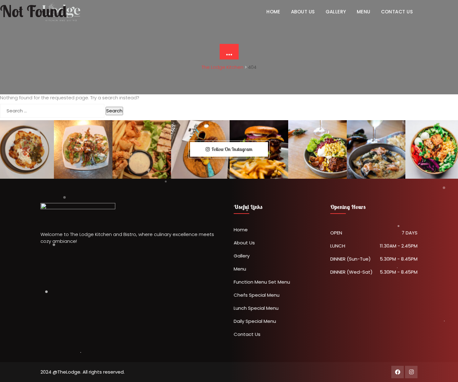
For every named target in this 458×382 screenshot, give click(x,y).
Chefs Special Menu (256, 295)
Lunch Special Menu (256, 308)
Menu (240, 269)
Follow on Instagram (232, 149)
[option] (83, 149)
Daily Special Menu (255, 321)
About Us (244, 242)
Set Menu (279, 282)
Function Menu (250, 282)
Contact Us (247, 334)
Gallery (242, 255)
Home (241, 229)
